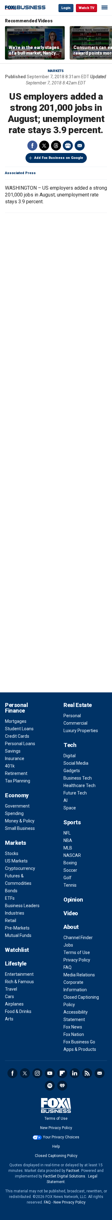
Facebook (32, 146)
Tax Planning (17, 780)
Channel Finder (78, 937)
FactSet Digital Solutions (64, 1176)
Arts (9, 1018)
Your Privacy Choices (61, 1137)
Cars (9, 996)
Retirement (16, 773)
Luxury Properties (80, 730)
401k (10, 765)
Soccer (70, 870)
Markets (56, 71)
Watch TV (86, 8)
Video (70, 913)
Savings (13, 751)
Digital (69, 755)
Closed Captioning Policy (56, 1156)
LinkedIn (75, 1073)
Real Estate (77, 705)
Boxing (70, 862)
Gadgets (71, 770)
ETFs (10, 898)
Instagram (37, 1073)
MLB (67, 847)
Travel (11, 989)
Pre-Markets (17, 927)
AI (65, 800)
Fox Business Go (79, 1041)
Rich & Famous (19, 981)
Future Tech (75, 792)
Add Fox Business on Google (58, 158)
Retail (10, 920)
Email (80, 146)
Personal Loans (20, 743)
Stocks (11, 853)
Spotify (50, 1086)
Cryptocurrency (20, 868)
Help (56, 1146)
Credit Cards (17, 736)
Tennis (70, 885)
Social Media (75, 763)
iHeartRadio (62, 1086)
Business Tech (77, 778)
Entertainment (19, 974)
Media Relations (79, 974)
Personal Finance (16, 708)
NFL (67, 833)
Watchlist (17, 950)
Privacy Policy (76, 959)
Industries (14, 913)
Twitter (44, 146)
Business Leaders (22, 905)
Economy (17, 795)
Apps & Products (79, 1049)
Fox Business (25, 8)
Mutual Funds (18, 935)
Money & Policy (20, 820)
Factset (72, 1170)
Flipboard (62, 1073)
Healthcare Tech (79, 785)
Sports (72, 822)
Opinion (73, 899)
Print (68, 146)
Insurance (14, 758)
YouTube (50, 1073)
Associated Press (20, 173)
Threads (56, 146)
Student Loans (19, 728)
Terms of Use (76, 952)
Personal (72, 715)
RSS (87, 1073)
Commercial (75, 723)
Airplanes (14, 1004)
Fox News (72, 1026)
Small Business (20, 828)
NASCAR (72, 855)
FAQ (67, 967)
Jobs (68, 945)
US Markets (16, 860)
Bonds (11, 890)
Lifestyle (15, 963)
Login (66, 8)
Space (69, 807)
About (71, 927)
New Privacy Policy (56, 1128)
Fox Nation (73, 1034)
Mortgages (15, 721)
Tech (69, 745)
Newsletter (100, 1073)
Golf (67, 877)
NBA (67, 840)
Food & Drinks (18, 1011)
